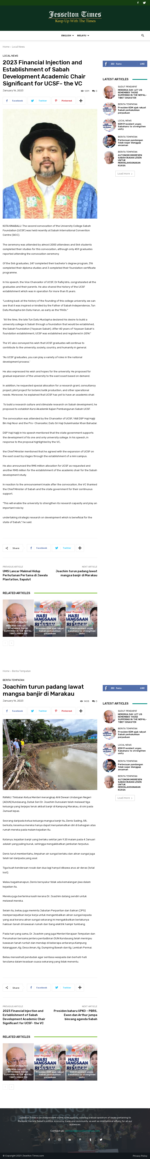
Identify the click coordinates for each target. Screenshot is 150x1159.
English (66, 35)
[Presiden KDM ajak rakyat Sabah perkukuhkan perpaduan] (49, 618)
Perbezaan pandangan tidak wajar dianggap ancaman (130, 143)
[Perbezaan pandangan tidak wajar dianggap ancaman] (109, 141)
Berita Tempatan (49, 625)
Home (6, 46)
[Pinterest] (80, 1139)
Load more (124, 173)
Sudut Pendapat (18, 622)
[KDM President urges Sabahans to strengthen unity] (81, 618)
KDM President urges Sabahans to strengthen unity (82, 631)
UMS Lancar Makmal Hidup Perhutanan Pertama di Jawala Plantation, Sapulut (25, 575)
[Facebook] (138, 2)
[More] (81, 101)
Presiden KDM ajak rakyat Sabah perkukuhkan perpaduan (50, 631)
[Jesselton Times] (75, 18)
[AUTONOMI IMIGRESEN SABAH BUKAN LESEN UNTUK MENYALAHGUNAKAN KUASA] (109, 157)
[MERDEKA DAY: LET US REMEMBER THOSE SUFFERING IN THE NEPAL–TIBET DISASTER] (18, 618)
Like (142, 63)
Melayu (81, 35)
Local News (18, 46)
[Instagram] (59, 1139)
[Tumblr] (90, 1139)
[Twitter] (144, 2)
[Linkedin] (70, 1139)
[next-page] (11, 643)
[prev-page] (5, 643)
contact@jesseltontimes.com (82, 1130)
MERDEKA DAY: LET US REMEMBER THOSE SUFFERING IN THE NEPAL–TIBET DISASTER (18, 629)
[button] (142, 35)
